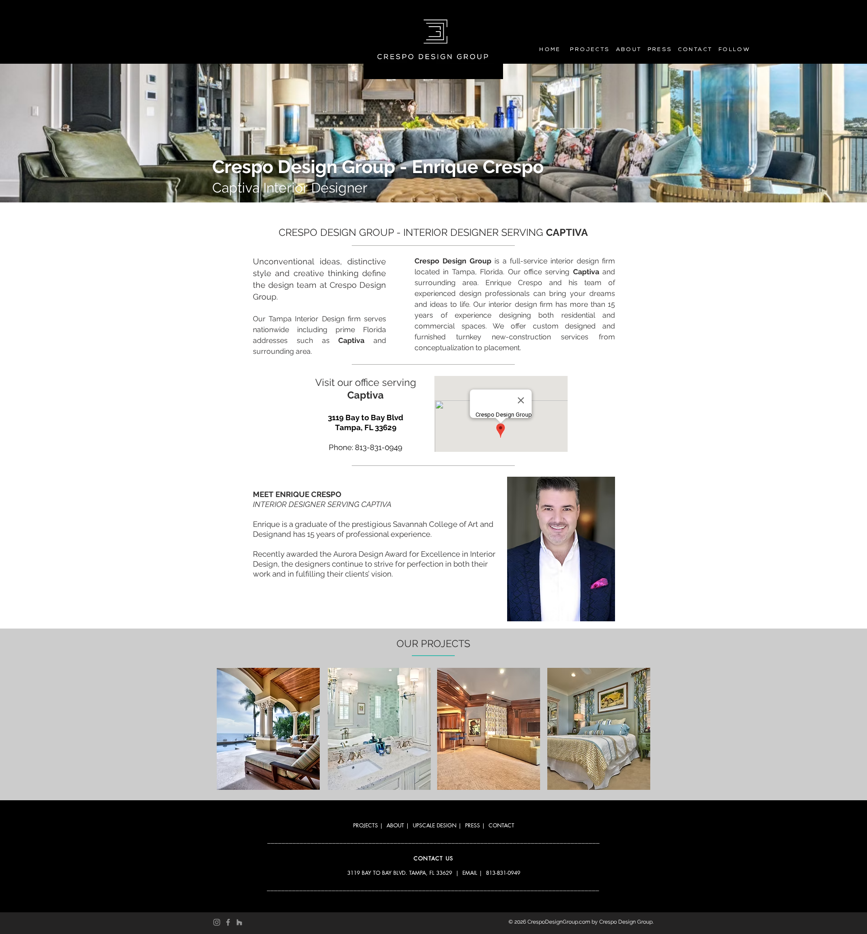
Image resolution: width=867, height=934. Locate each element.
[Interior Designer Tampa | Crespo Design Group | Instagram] (216, 922)
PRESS (472, 825)
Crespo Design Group (626, 922)
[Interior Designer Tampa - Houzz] (239, 922)
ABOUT (395, 825)
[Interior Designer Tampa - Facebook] (228, 922)
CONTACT (501, 825)
